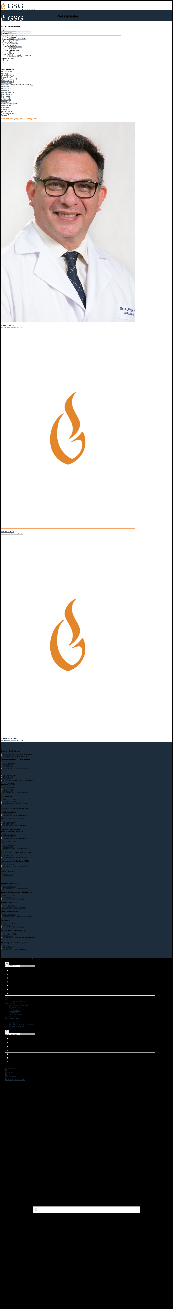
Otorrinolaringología (8, 104)
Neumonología (6, 92)
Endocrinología (6, 81)
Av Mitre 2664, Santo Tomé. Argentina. (14, 849)
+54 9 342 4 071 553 (9, 934)
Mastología (5, 88)
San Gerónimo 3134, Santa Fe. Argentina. (15, 768)
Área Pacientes (10, 37)
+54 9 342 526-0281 (9, 763)
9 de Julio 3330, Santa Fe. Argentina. (14, 899)
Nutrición (4, 98)
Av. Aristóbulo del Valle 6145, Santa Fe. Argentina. (18, 780)
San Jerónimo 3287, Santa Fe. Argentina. (15, 793)
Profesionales (13, 42)
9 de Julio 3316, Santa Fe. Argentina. (14, 908)
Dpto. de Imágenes (8, 79)
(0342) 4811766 (8, 856)
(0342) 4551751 (7, 791)
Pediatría (4, 105)
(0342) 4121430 (7, 765)
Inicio (7, 997)
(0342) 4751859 (8, 847)
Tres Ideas (36, 959)
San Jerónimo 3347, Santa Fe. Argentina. (15, 857)
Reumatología (6, 111)
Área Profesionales (12, 50)
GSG (6, 33)
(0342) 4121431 (7, 767)
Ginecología (5, 86)
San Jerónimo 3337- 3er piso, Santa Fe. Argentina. (18, 937)
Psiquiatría (5, 109)
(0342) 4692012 (7, 779)
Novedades (12, 48)
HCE (10, 52)
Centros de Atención (15, 47)
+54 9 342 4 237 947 (9, 800)
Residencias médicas (15, 56)
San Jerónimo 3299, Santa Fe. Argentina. (15, 803)
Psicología (5, 107)
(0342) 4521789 (8, 836)
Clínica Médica (6, 75)
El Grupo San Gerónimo (16, 35)
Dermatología (6, 77)
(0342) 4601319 (7, 777)
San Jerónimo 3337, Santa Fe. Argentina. (15, 888)
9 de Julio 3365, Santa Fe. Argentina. (14, 815)
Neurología (5, 96)
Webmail (12, 1022)
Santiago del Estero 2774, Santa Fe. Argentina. (17, 754)
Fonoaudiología (6, 83)
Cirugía (4, 73)
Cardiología (5, 71)
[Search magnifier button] (3, 29)
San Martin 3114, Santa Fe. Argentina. (15, 866)
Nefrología (5, 90)
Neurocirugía (6, 94)
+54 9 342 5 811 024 (9, 801)
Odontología (5, 100)
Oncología (5, 102)
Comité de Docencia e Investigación (20, 55)
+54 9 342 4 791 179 (9, 946)
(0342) (8, 813)
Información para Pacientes (17, 39)
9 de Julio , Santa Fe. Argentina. (14, 826)
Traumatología (6, 113)
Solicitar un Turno (14, 40)
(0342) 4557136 (8, 925)
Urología (4, 115)
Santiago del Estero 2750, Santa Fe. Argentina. (17, 916)
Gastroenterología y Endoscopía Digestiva (16, 85)
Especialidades (13, 43)
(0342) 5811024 (7, 824)
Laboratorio (12, 45)
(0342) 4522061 (7, 789)
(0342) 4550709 (8, 897)
